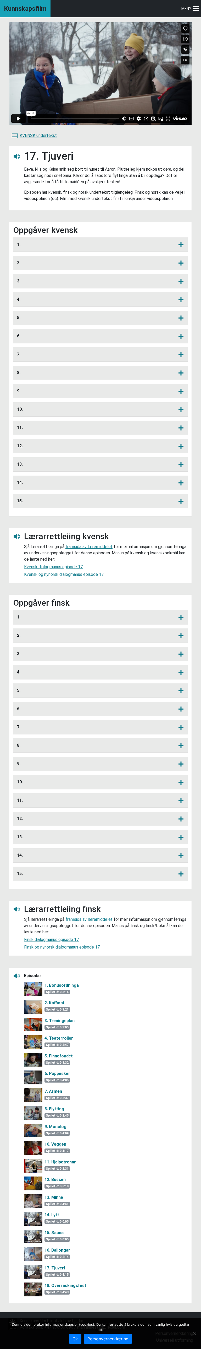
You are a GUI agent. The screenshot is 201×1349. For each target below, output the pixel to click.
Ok (75, 1338)
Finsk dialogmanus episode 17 (51, 939)
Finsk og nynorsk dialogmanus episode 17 (62, 947)
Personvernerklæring (108, 1338)
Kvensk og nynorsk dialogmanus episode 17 (64, 574)
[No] (194, 1333)
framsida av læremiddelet (89, 546)
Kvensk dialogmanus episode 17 (53, 566)
